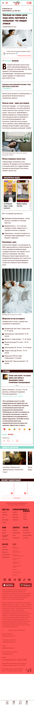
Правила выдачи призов (17, 566)
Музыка (4, 522)
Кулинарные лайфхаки (5, 536)
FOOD (4, 527)
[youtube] (29, 579)
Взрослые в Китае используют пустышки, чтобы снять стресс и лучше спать (16, 85)
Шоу (3, 517)
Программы (5, 549)
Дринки (4, 532)
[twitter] (12, 440)
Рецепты (4, 530)
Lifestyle (4, 434)
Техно (14, 535)
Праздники (15, 519)
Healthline (15, 61)
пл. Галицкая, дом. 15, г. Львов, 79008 (14, 660)
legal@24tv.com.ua (8, 648)
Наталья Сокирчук (7, 10)
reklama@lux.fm (7, 654)
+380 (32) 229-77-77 (8, 636)
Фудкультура (5, 539)
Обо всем (10, 434)
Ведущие (4, 547)
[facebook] (8, 440)
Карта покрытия (6, 554)
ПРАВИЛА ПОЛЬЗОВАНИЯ (16, 547)
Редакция (15, 574)
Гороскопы (15, 517)
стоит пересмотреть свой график (12, 395)
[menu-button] (3, 3)
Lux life (5, 544)
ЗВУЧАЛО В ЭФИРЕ (27, 535)
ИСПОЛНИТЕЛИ (26, 532)
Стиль (24, 516)
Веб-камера (5, 552)
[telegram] (3, 440)
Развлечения (17, 509)
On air (25, 527)
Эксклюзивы (5, 519)
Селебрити (4, 514)
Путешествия (16, 538)
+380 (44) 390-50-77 (9, 642)
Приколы (15, 512)
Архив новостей (17, 572)
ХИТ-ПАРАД (25, 538)
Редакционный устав (16, 559)
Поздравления (16, 532)
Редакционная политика (16, 563)
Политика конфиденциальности (17, 555)
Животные (15, 514)
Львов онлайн (5, 557)
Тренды (25, 519)
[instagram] (9, 579)
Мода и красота (26, 510)
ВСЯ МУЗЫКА (26, 530)
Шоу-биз (5, 509)
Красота (25, 514)
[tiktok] (24, 579)
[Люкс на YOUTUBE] (6, 2)
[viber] (17, 440)
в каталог (17, 498)
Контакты (15, 569)
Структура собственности (17, 551)
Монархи (4, 512)
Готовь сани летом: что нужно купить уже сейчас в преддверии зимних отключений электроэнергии (20, 379)
